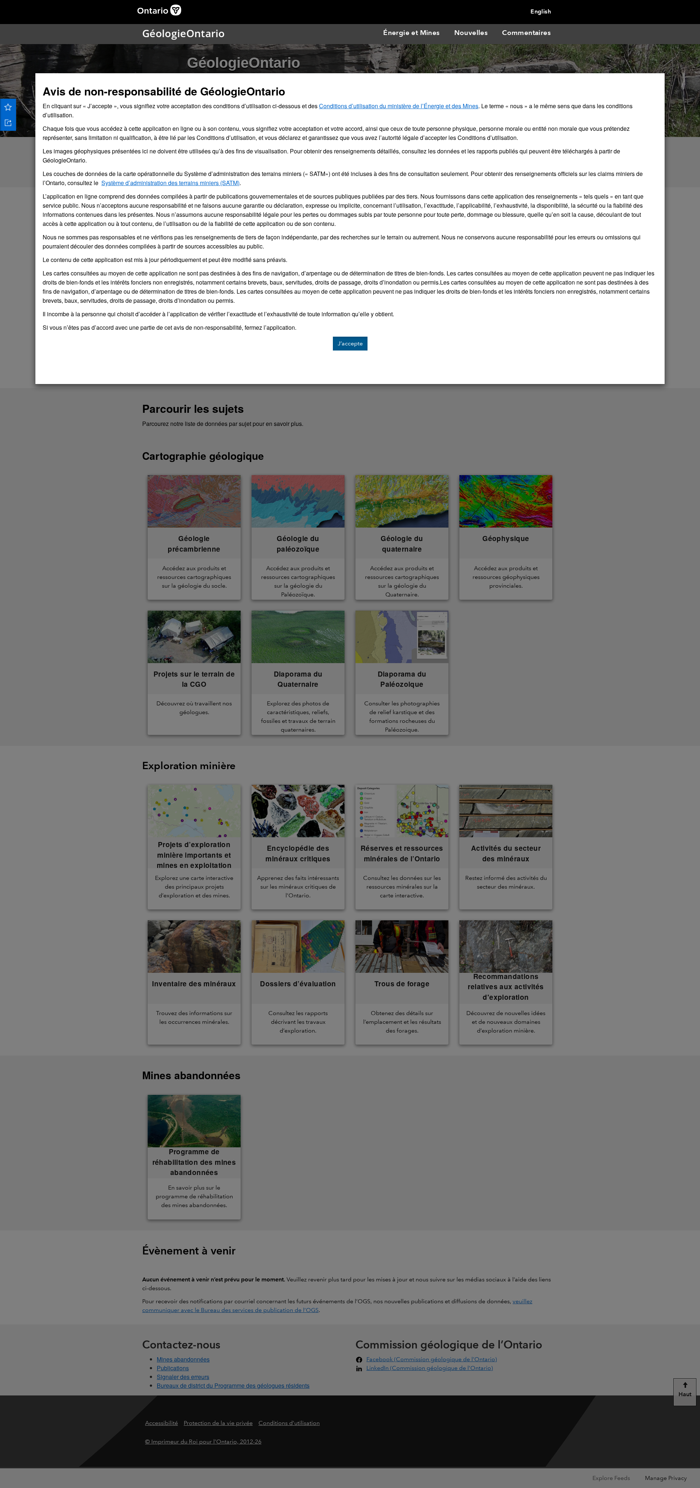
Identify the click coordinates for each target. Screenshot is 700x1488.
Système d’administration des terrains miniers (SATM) (170, 183)
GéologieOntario (152, 33)
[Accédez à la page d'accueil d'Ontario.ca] (161, 9)
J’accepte (350, 343)
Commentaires (526, 32)
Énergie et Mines (411, 32)
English (540, 11)
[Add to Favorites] (8, 107)
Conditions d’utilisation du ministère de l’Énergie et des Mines (398, 106)
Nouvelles (471, 32)
